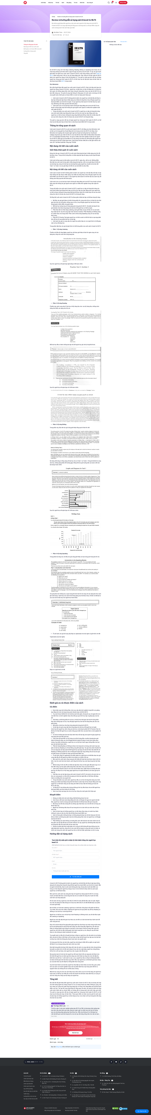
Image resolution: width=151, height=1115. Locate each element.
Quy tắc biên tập (57, 35)
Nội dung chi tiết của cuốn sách (31, 46)
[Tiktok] (121, 1062)
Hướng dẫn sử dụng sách (30, 51)
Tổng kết (26, 53)
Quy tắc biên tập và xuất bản (31, 1091)
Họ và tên (54, 847)
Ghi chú (54, 868)
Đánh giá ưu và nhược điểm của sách (33, 49)
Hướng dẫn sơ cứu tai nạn (30, 1096)
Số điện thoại (55, 854)
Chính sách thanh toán (29, 1086)
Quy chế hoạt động (28, 1088)
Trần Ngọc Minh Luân (59, 1006)
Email (53, 861)
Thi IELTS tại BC (27, 1076)
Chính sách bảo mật (28, 1078)
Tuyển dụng (26, 1093)
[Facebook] (111, 1062)
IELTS (63, 81)
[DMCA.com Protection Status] (115, 1109)
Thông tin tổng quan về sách (31, 44)
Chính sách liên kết (28, 1083)
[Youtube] (116, 1062)
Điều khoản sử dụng (28, 1081)
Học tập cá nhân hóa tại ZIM (30, 1098)
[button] (109, 2)
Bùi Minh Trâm (58, 32)
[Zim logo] (25, 2)
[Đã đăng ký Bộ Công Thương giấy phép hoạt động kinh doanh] (123, 1109)
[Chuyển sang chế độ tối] (116, 2)
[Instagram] (125, 1062)
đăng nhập (59, 1047)
